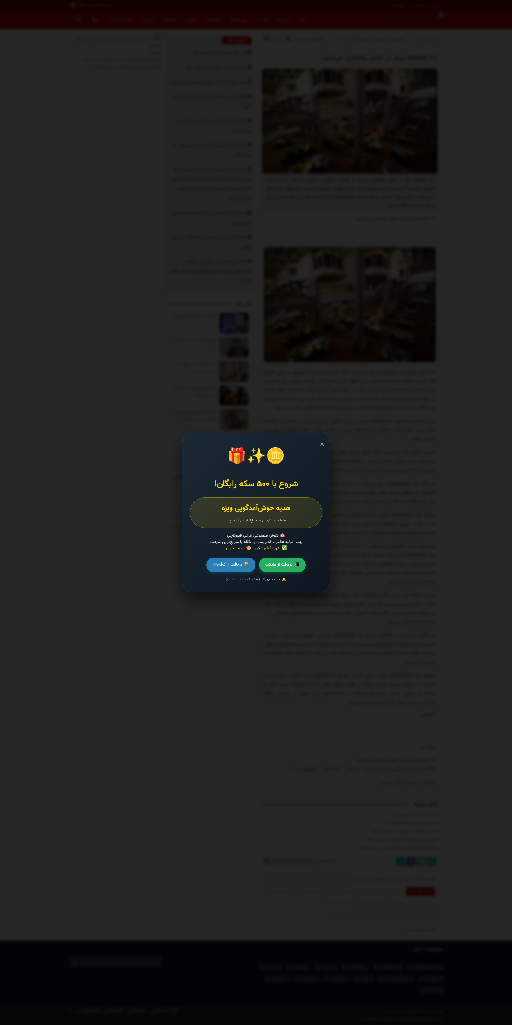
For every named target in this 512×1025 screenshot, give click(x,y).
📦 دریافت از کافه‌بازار (231, 564)
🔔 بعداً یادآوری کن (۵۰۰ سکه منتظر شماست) (256, 579)
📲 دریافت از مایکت (282, 564)
